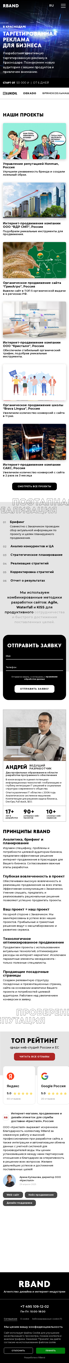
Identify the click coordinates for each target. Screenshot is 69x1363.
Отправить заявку (34, 688)
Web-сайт (13, 1185)
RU (51, 5)
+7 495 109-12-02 (34, 1307)
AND (11, 5)
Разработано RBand (34, 1357)
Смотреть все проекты (34, 486)
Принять (51, 1350)
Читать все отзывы (34, 1056)
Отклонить (18, 1350)
